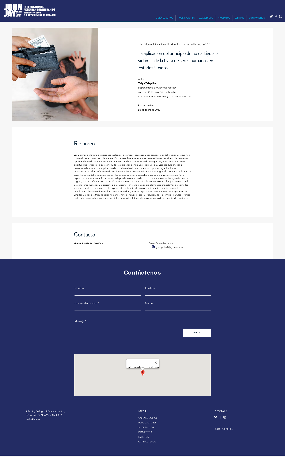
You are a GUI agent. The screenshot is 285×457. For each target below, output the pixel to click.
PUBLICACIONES (147, 422)
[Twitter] (271, 16)
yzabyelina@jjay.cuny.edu (169, 247)
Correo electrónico (86, 303)
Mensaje (79, 321)
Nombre (79, 288)
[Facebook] (276, 16)
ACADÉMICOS (146, 427)
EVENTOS (143, 436)
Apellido (150, 288)
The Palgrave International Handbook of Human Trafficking (170, 44)
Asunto (149, 303)
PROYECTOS (145, 432)
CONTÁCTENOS (147, 441)
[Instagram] (280, 16)
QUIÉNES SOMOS (147, 417)
